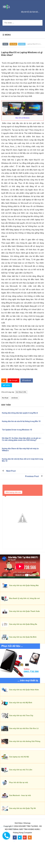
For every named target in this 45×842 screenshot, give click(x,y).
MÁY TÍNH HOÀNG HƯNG (29, 829)
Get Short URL (21, 392)
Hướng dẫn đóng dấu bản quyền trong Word (20, 413)
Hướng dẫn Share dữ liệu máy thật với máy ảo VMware (20, 450)
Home (5, 44)
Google (14, 380)
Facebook (27, 380)
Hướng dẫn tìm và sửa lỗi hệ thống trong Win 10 (21, 421)
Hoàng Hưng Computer (22, 833)
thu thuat (13, 44)
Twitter (7, 385)
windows (21, 44)
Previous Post (32, 476)
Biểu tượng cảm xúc (13, 492)
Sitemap (27, 823)
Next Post (11, 471)
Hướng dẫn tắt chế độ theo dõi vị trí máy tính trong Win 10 (22, 460)
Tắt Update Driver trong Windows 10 (17, 430)
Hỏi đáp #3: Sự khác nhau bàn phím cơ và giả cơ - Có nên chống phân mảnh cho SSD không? (22, 439)
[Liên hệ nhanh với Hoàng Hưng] (6, 835)
